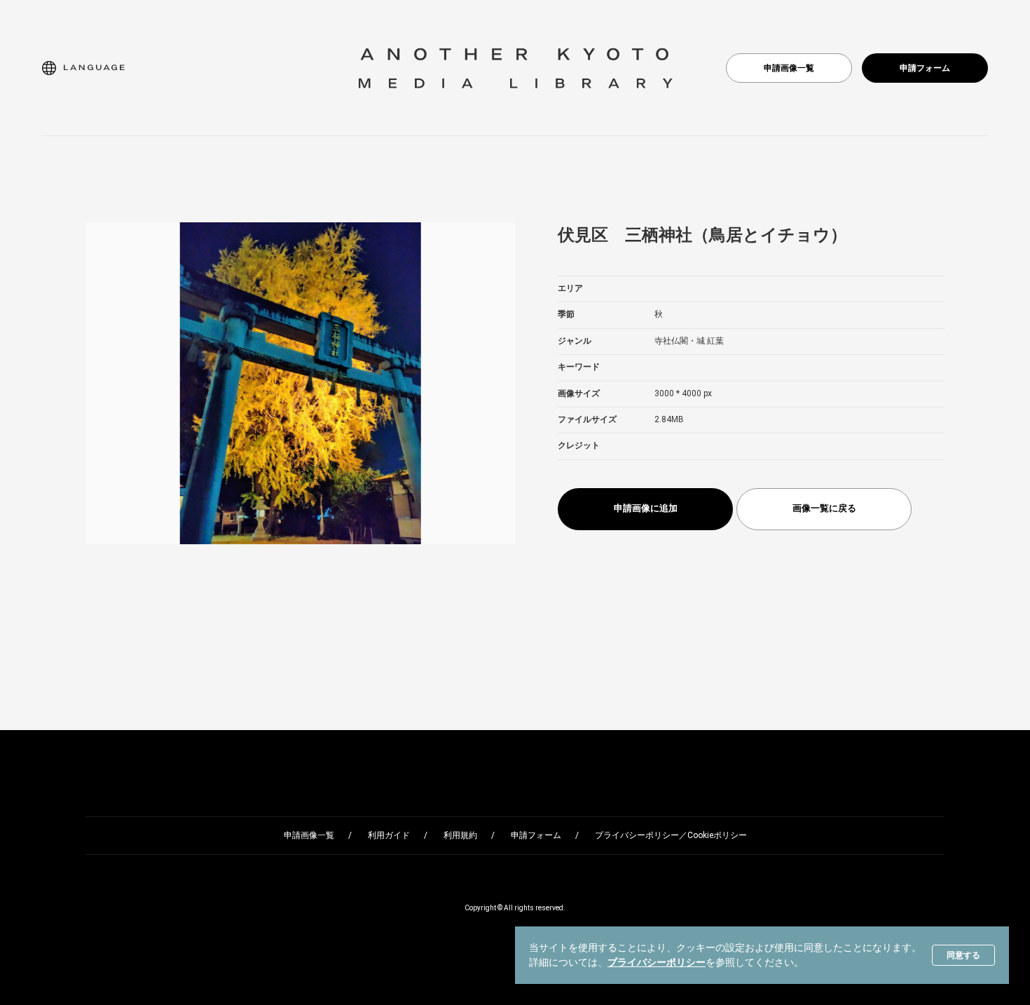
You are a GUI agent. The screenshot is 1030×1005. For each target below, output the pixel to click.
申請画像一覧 (789, 68)
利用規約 (460, 835)
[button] (83, 68)
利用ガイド (389, 835)
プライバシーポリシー (656, 962)
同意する (963, 955)
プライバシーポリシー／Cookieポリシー (671, 835)
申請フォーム (925, 68)
